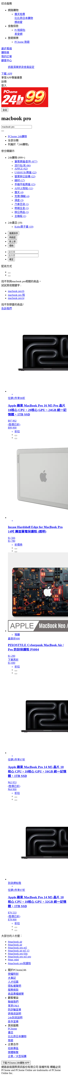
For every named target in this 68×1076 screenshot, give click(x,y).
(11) (24, 188)
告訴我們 (6, 308)
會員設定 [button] (29, 67)
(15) (25, 184)
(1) (22, 204)
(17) (20, 180)
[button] (34, 22)
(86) (23, 165)
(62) (21, 168)
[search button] (2, 130)
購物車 (5, 52)
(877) (26, 161)
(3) (19, 200)
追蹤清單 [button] (13, 67)
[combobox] (34, 120)
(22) (25, 172)
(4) (19, 192)
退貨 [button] (21, 67)
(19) (24, 226)
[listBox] (34, 266)
